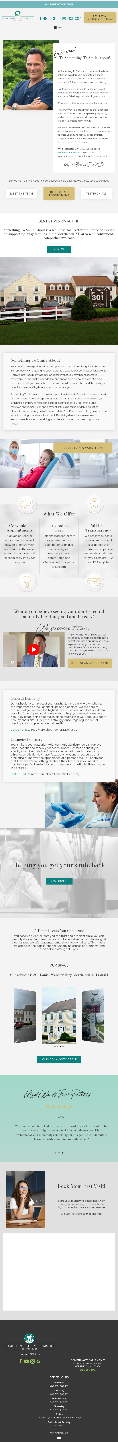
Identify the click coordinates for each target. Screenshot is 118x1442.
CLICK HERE (19, 729)
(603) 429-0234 (70, 18)
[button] (100, 17)
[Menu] (59, 1437)
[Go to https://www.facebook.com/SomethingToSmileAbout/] (40, 19)
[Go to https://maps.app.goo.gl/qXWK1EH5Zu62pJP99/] (53, 19)
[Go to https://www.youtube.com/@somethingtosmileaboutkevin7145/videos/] (45, 19)
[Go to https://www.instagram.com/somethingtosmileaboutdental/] (49, 19)
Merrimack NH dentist (69, 152)
